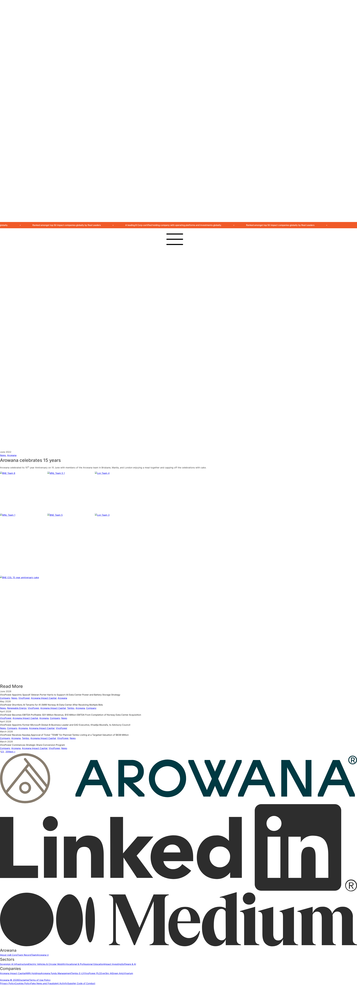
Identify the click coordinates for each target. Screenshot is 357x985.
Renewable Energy (16, 708)
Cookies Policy (23, 983)
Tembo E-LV (185, 386)
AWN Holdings (186, 380)
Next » (11, 751)
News (182, 431)
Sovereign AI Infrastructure (193, 334)
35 (7, 751)
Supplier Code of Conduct (81, 983)
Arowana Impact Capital (191, 376)
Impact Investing (187, 344)
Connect (177, 424)
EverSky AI (184, 393)
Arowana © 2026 (9, 980)
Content (177, 392)
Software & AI (186, 348)
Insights (183, 435)
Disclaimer (23, 980)
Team (182, 303)
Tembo (70, 708)
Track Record (186, 299)
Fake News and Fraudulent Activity (49, 983)
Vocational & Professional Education (198, 341)
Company (5, 698)
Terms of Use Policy (39, 980)
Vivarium (183, 400)
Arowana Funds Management (194, 383)
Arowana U (185, 306)
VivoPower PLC (187, 390)
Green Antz (185, 396)
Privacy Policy (7, 983)
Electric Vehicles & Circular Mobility (197, 338)
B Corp (182, 296)
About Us (184, 293)
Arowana (178, 254)
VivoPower (24, 698)
